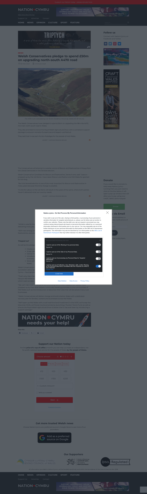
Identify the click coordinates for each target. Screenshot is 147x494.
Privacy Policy (84, 281)
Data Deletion (62, 281)
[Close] (108, 213)
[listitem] (73, 240)
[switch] (98, 244)
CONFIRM (59, 274)
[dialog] (73, 247)
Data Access (73, 281)
